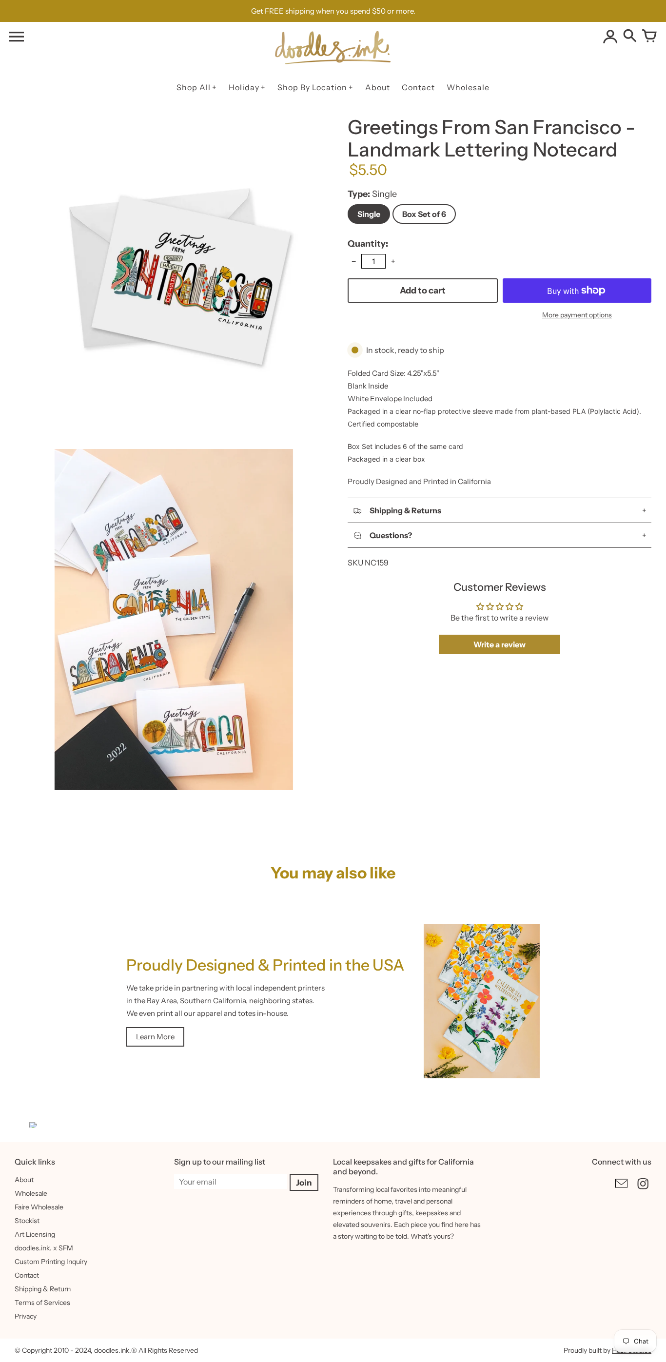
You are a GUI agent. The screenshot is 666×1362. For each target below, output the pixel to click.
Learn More (155, 1036)
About (24, 1179)
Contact (27, 1275)
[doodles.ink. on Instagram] (643, 1190)
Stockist (27, 1220)
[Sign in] (610, 36)
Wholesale (31, 1193)
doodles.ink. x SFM (44, 1248)
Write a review (499, 644)
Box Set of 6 (424, 214)
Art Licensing (35, 1234)
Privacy (26, 1316)
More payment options (577, 315)
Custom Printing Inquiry (51, 1261)
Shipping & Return (43, 1288)
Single (368, 214)
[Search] (630, 36)
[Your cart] (649, 36)
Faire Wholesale (39, 1207)
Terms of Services (42, 1302)
